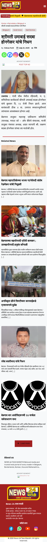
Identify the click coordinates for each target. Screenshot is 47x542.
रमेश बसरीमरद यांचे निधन (13, 361)
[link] (11, 528)
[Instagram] (15, 54)
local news (17, 30)
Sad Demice (30, 30)
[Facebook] (10, 54)
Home (3, 23)
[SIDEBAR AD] (23, 477)
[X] (21, 54)
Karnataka (12, 23)
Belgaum (20, 23)
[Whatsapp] (4, 54)
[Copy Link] (27, 54)
